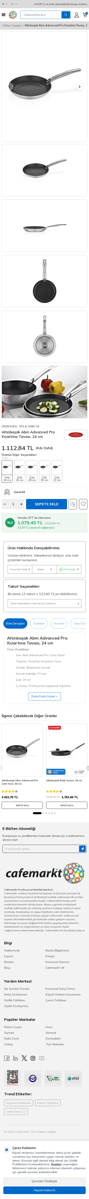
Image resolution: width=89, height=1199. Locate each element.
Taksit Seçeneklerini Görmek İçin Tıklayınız (33, 603)
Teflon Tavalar (11, 25)
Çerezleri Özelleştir (44, 1181)
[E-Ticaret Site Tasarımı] (78, 1131)
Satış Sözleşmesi (15, 994)
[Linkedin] (15, 1058)
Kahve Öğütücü (47, 1103)
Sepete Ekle (46, 504)
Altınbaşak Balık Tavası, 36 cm (64, 780)
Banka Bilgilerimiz (57, 950)
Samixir (9, 1033)
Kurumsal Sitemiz (57, 962)
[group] (44, 86)
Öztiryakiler (53, 1038)
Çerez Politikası (56, 1000)
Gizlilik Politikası (14, 1000)
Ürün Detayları (15, 623)
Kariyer (50, 956)
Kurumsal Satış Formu (60, 989)
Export (40, 569)
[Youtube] (41, 1058)
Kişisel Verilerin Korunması (63, 994)
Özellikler (39, 623)
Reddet (56, 1164)
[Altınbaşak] (75, 435)
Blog (7, 968)
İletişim (9, 962)
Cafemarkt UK (55, 968)
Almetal (51, 1033)
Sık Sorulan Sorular (16, 989)
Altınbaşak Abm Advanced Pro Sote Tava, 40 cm (20, 782)
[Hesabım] (76, 14)
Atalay (8, 1044)
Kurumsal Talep (18, 569)
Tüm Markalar (55, 1044)
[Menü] (3, 14)
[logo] (13, 15)
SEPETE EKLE (22, 805)
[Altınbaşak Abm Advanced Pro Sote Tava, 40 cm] (22, 750)
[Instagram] (33, 1058)
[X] (24, 1058)
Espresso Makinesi (18, 1103)
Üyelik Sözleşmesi (16, 1006)
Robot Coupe (13, 1027)
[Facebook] (7, 1058)
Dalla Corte (11, 1038)
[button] (9, 87)
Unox (49, 1027)
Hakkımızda (12, 950)
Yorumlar (59, 623)
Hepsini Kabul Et (44, 1190)
